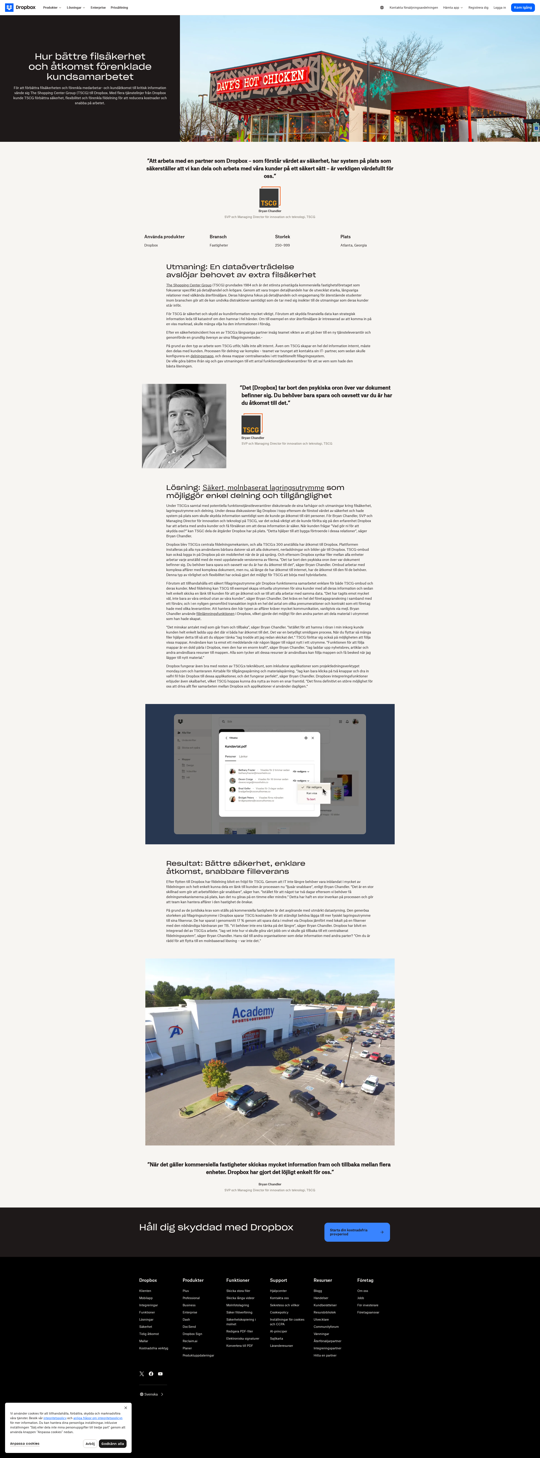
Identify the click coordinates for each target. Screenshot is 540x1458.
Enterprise (190, 1312)
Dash (186, 1319)
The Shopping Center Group (189, 285)
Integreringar (148, 1305)
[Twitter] (141, 1373)
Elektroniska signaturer (242, 1338)
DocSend (189, 1326)
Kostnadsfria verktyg (153, 1348)
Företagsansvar (368, 1312)
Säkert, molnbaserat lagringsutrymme (263, 487)
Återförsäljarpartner (327, 1341)
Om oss (362, 1291)
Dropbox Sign (192, 1334)
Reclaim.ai (190, 1341)
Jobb (360, 1298)
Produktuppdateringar (198, 1355)
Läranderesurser (281, 1345)
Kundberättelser (325, 1305)
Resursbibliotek (325, 1312)
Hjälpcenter (278, 1291)
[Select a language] (382, 7)
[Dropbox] (23, 7)
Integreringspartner (327, 1348)
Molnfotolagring (237, 1305)
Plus (186, 1291)
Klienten (145, 1291)
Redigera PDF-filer (239, 1331)
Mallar (143, 1341)
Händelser (321, 1298)
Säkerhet (145, 1326)
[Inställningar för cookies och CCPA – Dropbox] (68, 1428)
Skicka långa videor (240, 1298)
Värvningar (321, 1334)
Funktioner (147, 1312)
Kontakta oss (279, 1298)
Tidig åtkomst (149, 1334)
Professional (191, 1298)
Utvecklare (321, 1319)
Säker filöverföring (239, 1312)
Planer (187, 1348)
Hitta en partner (325, 1355)
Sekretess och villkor (284, 1305)
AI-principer (278, 1331)
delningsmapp (201, 356)
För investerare (367, 1305)
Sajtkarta (276, 1338)
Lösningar (146, 1319)
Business (189, 1305)
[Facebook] (151, 1373)
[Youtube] (160, 1373)
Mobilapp (146, 1298)
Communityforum (326, 1326)
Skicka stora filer (238, 1291)
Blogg (318, 1291)
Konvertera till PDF (239, 1345)
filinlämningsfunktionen (215, 614)
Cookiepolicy (279, 1312)
